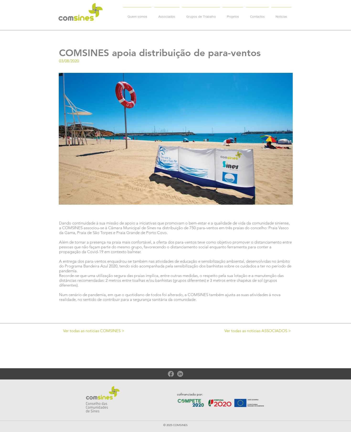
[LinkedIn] (180, 374)
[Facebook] (171, 374)
